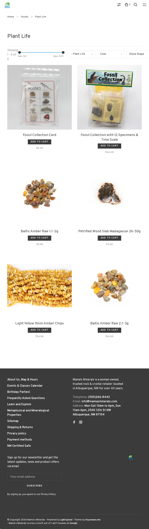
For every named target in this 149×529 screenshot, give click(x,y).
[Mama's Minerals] (130, 457)
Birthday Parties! (18, 392)
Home (10, 16)
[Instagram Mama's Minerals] (80, 423)
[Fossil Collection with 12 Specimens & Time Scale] (109, 98)
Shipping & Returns (20, 427)
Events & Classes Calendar (25, 386)
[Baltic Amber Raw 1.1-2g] (39, 194)
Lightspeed (66, 519)
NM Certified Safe (19, 446)
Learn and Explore (19, 404)
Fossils (24, 16)
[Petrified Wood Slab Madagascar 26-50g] (109, 194)
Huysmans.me (93, 519)
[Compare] (119, 5)
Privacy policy (16, 433)
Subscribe (35, 485)
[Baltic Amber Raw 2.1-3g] (109, 286)
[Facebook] (74, 423)
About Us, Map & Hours (22, 380)
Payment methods (19, 440)
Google (73, 523)
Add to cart (40, 141)
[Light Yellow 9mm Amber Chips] (39, 286)
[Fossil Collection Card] (39, 98)
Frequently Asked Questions (26, 398)
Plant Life (40, 16)
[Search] (136, 5)
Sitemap (13, 421)
